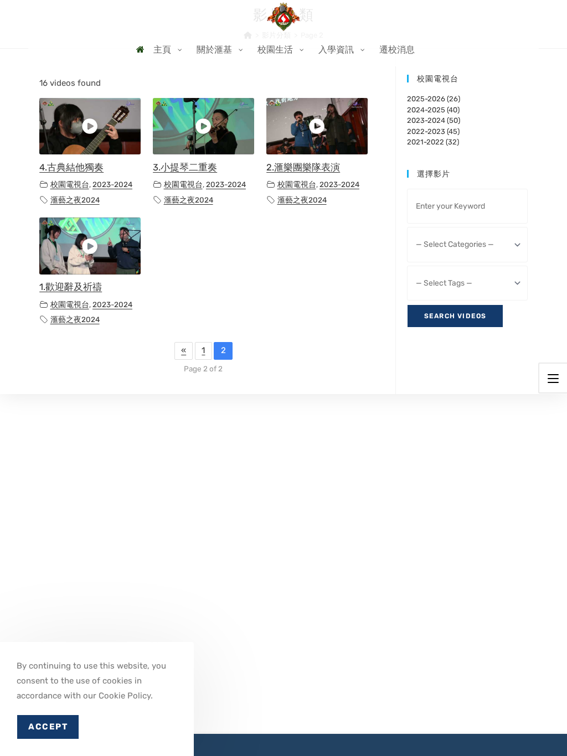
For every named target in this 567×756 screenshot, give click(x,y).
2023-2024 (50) (433, 120)
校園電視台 (69, 184)
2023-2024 (112, 184)
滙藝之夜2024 (75, 199)
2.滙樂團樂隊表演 (303, 167)
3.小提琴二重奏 (185, 167)
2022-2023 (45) (433, 131)
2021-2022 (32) (433, 142)
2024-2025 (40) (433, 110)
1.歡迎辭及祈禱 (70, 287)
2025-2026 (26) (433, 99)
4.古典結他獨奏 (71, 167)
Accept (48, 727)
